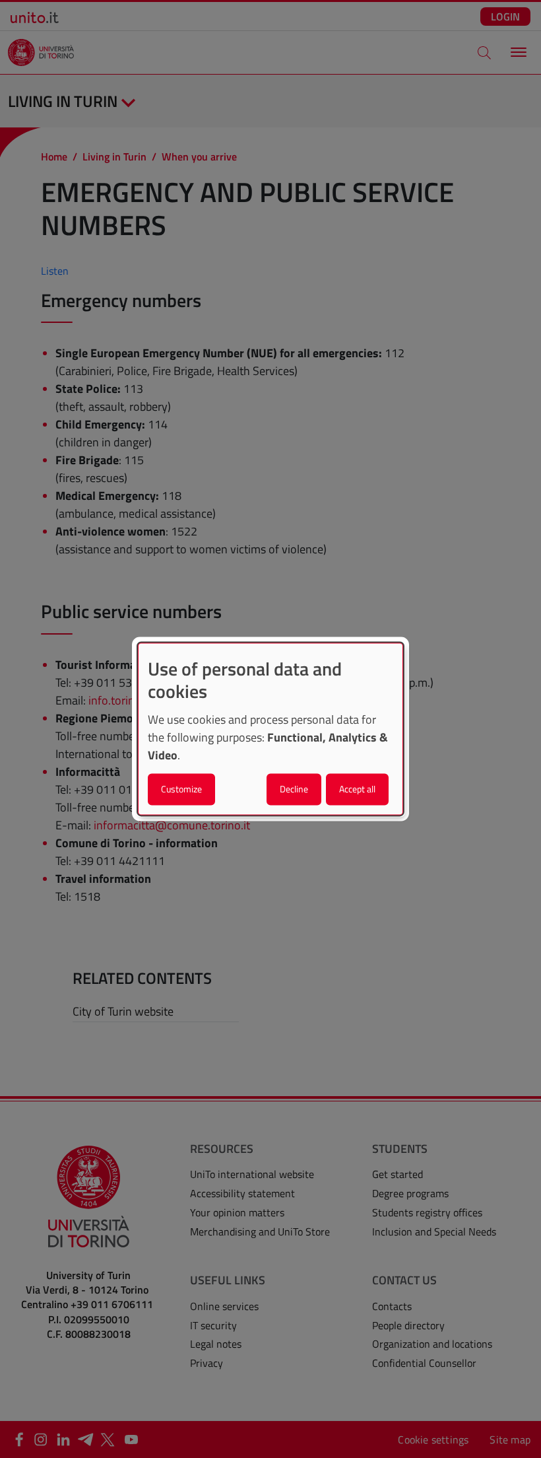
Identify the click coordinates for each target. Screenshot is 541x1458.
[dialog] (270, 728)
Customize (181, 789)
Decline (294, 789)
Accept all (357, 789)
